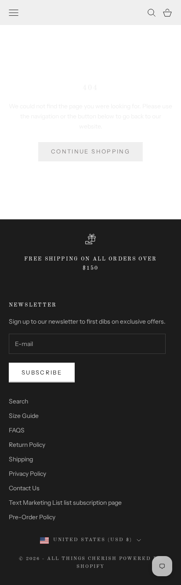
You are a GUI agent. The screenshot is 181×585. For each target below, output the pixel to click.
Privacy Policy (27, 474)
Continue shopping (90, 151)
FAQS (17, 430)
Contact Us (24, 488)
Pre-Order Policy (32, 517)
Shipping (21, 459)
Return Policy (27, 445)
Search (18, 401)
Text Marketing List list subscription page (65, 503)
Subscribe (42, 372)
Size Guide (24, 416)
